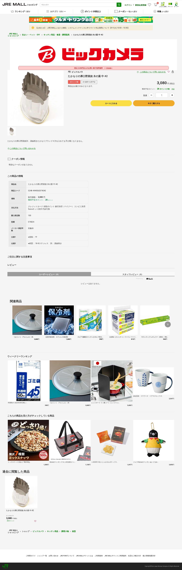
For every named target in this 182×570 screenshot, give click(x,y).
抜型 (74, 531)
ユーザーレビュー (49, 274)
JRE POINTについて (67, 556)
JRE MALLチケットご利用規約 (115, 556)
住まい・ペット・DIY (31, 35)
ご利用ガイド (31, 556)
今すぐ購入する (154, 103)
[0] (155, 4)
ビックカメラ (38, 531)
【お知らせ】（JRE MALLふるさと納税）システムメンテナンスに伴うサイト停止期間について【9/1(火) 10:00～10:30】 (82, 28)
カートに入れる (111, 103)
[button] (168, 324)
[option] (35, 98)
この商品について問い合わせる (153, 72)
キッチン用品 (52, 531)
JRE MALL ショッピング (13, 35)
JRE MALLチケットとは (84, 556)
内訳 (173, 89)
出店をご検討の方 (134, 556)
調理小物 (65, 531)
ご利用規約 (99, 556)
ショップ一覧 (42, 556)
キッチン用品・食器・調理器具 (57, 35)
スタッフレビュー (132, 274)
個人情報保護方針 (149, 556)
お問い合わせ (53, 556)
